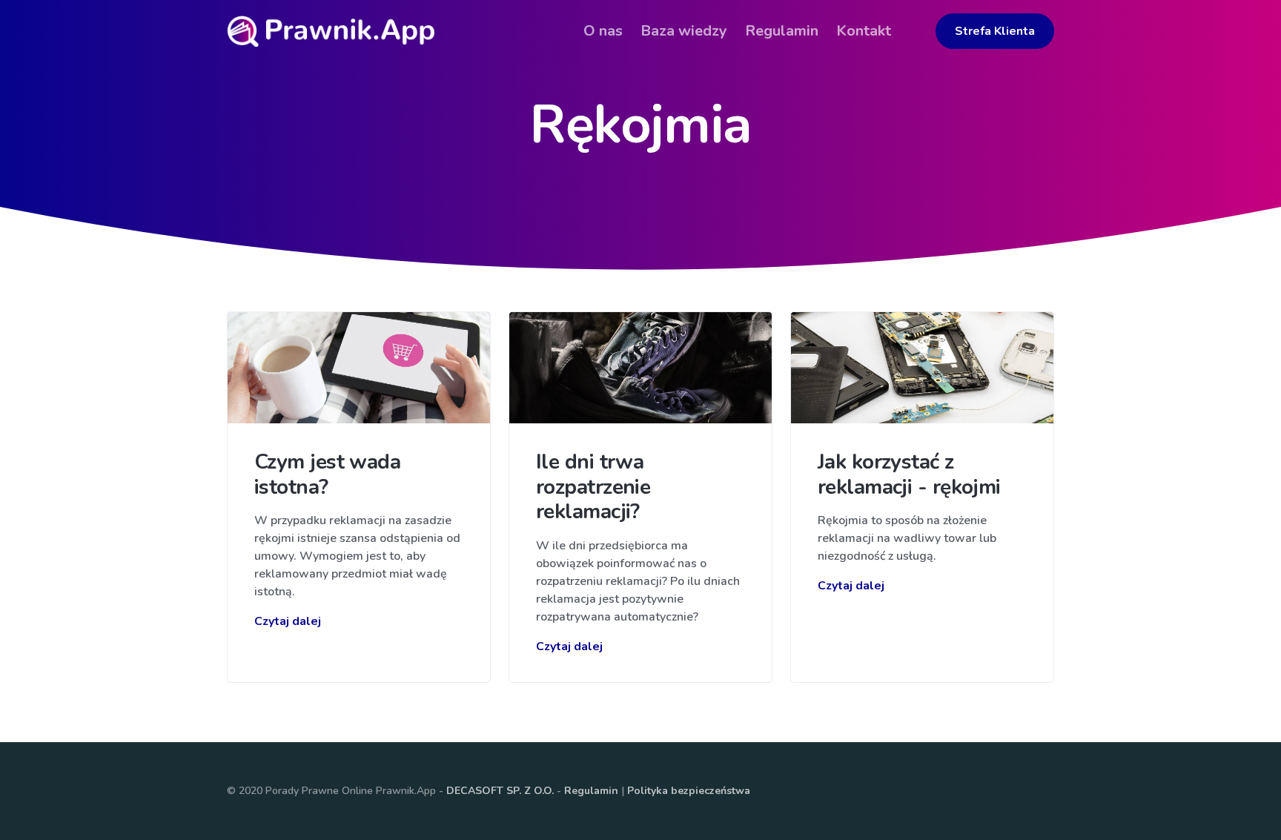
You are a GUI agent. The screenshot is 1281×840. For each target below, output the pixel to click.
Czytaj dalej (287, 621)
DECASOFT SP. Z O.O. (500, 791)
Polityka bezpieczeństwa (688, 791)
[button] (909, 20)
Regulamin (591, 791)
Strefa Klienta (995, 31)
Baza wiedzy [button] (683, 31)
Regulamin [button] (781, 31)
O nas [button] (603, 31)
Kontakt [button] (863, 31)
